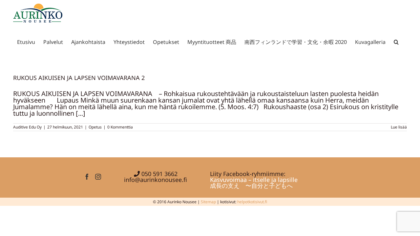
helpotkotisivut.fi (252, 202)
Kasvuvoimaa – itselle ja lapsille (254, 180)
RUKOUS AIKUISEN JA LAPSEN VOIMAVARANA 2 (79, 78)
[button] (396, 40)
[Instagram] (98, 177)
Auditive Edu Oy (27, 127)
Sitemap (208, 202)
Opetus (95, 127)
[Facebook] (87, 177)
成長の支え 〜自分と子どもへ (251, 185)
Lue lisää (399, 127)
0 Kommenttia (120, 127)
